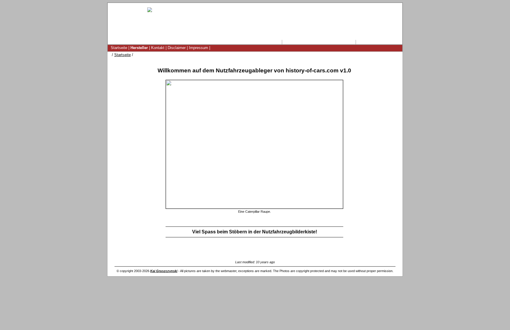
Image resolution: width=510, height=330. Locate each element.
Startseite (119, 47)
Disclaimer (177, 47)
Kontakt (157, 47)
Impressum (198, 47)
